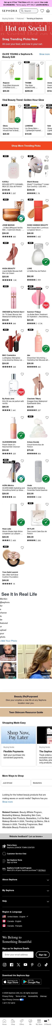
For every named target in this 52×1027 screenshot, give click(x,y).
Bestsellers (31, 818)
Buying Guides (8, 18)
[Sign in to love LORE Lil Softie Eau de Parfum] (47, 244)
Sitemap (43, 996)
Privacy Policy (7, 996)
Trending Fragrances (27, 824)
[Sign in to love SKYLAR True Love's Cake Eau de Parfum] (47, 504)
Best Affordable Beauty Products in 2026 (22, 826)
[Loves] (42, 11)
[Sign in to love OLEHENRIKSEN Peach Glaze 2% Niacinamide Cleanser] (22, 417)
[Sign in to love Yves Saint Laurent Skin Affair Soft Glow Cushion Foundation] (22, 547)
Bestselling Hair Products (13, 818)
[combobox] (28, 11)
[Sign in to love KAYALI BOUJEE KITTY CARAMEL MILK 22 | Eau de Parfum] (22, 157)
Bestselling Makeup (11, 815)
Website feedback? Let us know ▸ (26, 836)
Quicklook (7, 71)
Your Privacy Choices (10, 999)
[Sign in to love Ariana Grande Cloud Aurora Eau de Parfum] (47, 417)
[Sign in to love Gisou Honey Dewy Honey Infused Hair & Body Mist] (19, 106)
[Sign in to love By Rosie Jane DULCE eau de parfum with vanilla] (22, 374)
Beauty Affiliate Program (31, 812)
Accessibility (33, 996)
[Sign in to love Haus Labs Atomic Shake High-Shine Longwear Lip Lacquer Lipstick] (22, 504)
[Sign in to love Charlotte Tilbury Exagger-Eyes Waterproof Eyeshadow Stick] (47, 374)
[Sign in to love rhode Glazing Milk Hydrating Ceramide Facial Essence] (47, 461)
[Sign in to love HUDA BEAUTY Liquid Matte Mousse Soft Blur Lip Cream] (22, 244)
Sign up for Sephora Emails (15, 948)
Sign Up (43, 954)
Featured (20, 18)
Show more (44, 54)
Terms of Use (21, 996)
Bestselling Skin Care (31, 815)
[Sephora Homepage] (9, 11)
